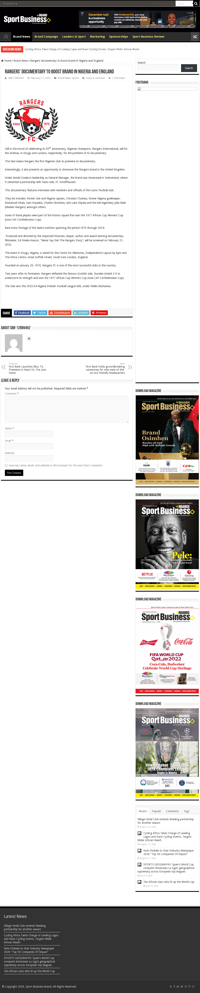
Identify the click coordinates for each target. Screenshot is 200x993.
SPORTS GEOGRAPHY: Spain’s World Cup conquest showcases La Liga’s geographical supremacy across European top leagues (166, 868)
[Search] (196, 3)
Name (9, 428)
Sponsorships (118, 36)
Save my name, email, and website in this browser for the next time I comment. (56, 465)
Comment (12, 393)
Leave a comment (95, 78)
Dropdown (8, 3)
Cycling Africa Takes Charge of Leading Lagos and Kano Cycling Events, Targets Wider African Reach (82, 49)
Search (142, 62)
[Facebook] (154, 3)
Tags (186, 811)
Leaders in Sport (74, 36)
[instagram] (172, 3)
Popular (156, 811)
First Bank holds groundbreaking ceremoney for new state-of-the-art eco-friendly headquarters (105, 368)
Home (6, 36)
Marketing (97, 36)
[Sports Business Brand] (27, 18)
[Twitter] (157, 3)
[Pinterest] (161, 3)
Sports (75, 78)
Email (9, 440)
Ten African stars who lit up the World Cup (168, 881)
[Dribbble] (165, 3)
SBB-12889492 (16, 78)
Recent (143, 811)
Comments (172, 811)
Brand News (21, 36)
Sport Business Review (148, 36)
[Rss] (150, 3)
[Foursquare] (169, 3)
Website (9, 453)
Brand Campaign (46, 36)
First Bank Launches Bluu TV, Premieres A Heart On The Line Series (27, 368)
